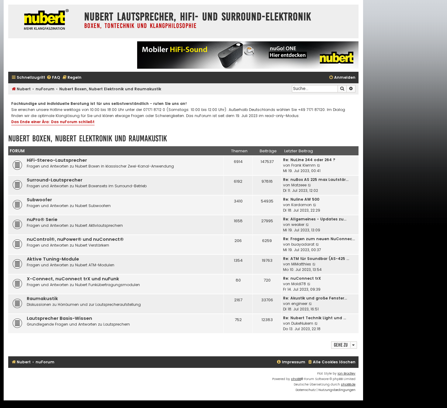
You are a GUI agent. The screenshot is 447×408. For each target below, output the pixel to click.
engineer (299, 303)
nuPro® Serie (42, 219)
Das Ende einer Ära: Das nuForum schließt (53, 121)
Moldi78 (298, 283)
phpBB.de (348, 384)
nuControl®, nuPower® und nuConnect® (75, 239)
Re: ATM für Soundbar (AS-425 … (316, 258)
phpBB (296, 379)
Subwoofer (39, 200)
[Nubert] (45, 20)
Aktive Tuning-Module (53, 259)
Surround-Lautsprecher (54, 180)
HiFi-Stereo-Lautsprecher (57, 160)
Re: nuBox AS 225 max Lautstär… (315, 179)
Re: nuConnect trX (302, 278)
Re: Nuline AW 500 (301, 199)
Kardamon (301, 204)
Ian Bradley (346, 373)
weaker (297, 224)
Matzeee (299, 185)
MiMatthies (301, 264)
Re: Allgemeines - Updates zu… (314, 219)
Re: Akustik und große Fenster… (315, 298)
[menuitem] (53, 78)
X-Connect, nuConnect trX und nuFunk (73, 279)
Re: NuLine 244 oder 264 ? (309, 159)
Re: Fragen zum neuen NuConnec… (319, 238)
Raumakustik (42, 299)
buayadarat (302, 244)
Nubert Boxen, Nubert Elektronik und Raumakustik (87, 138)
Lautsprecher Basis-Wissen (59, 318)
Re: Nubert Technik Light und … (314, 317)
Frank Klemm (303, 165)
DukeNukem (302, 323)
